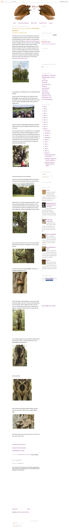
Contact (50, 23)
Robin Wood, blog (46, 93)
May (46, 146)
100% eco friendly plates (50, 234)
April (46, 148)
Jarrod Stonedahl (45, 88)
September (47, 137)
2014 (45, 117)
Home (14, 23)
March (46, 150)
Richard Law (44, 86)
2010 (45, 126)
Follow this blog (49, 280)
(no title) (47, 190)
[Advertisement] (36, 504)
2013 (45, 120)
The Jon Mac (44, 82)
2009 (45, 128)
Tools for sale (34, 23)
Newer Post (14, 509)
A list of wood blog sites (47, 99)
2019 (45, 106)
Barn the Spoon (45, 92)
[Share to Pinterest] (37, 454)
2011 (45, 124)
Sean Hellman (35, 6)
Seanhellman (46, 41)
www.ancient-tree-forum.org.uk (32, 41)
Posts (45, 174)
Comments (46, 177)
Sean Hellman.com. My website (49, 75)
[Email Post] (30, 454)
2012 (45, 122)
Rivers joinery (45, 80)
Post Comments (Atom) (23, 512)
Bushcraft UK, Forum (46, 95)
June (46, 144)
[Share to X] (35, 454)
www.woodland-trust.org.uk (18, 450)
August (46, 139)
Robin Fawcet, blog (46, 84)
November (47, 133)
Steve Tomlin (44, 90)
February (47, 153)
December (47, 130)
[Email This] (32, 454)
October (47, 135)
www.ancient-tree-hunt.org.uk (18, 444)
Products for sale (43, 23)
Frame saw (47, 260)
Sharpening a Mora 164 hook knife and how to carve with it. (50, 205)
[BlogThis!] (33, 454)
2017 (45, 111)
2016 (45, 113)
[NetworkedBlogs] (49, 278)
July (46, 141)
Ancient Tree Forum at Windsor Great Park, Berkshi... (49, 164)
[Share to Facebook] (36, 454)
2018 (45, 108)
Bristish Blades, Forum (47, 97)
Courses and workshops (23, 23)
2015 (45, 115)
